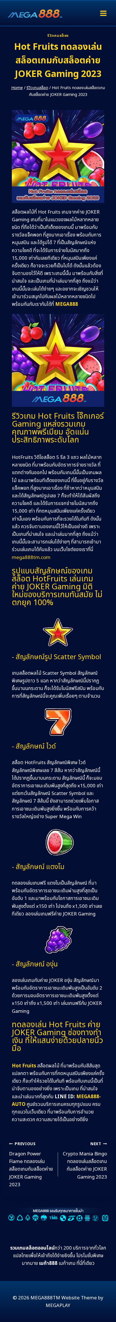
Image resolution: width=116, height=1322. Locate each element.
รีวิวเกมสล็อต (58, 35)
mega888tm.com (31, 557)
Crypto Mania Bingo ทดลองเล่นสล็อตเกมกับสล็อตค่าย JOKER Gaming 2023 (85, 1161)
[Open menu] (103, 13)
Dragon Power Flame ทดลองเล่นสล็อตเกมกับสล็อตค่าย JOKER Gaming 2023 (31, 1164)
